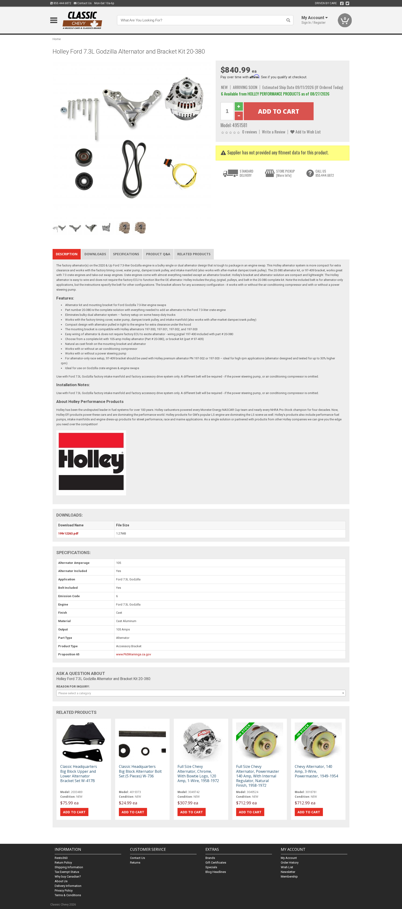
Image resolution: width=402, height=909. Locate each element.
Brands (210, 858)
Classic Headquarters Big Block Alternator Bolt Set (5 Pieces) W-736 (140, 771)
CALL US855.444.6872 (324, 173)
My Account (289, 858)
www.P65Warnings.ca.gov (133, 654)
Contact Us (84, 3)
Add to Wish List (308, 132)
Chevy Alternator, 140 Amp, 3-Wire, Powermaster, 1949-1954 (316, 771)
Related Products (194, 254)
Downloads (95, 254)
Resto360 (61, 858)
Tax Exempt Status (67, 872)
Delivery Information (68, 886)
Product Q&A (158, 254)
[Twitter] (347, 3)
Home (57, 39)
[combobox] (201, 693)
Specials (211, 867)
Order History (289, 862)
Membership (289, 876)
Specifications (126, 254)
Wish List (287, 867)
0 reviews (249, 132)
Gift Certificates (215, 862)
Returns (135, 862)
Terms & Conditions (68, 895)
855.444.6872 (62, 3)
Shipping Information (69, 867)
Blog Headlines (215, 872)
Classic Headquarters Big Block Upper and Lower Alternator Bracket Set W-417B (78, 773)
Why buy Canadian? (68, 876)
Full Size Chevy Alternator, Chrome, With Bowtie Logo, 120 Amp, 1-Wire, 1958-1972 (198, 773)
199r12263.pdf (68, 533)
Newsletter (288, 872)
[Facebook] (342, 3)
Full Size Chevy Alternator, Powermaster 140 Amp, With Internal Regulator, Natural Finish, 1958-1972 (257, 776)
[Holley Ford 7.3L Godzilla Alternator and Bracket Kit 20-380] (132, 139)
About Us (61, 881)
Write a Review (273, 132)
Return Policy (63, 862)
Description (66, 254)
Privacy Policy (64, 890)
